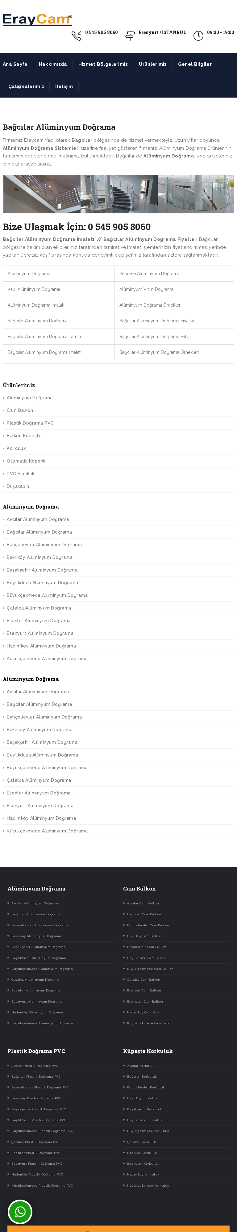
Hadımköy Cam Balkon (145, 1012)
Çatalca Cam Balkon (143, 979)
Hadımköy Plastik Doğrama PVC (37, 1174)
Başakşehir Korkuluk (144, 1109)
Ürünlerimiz (153, 64)
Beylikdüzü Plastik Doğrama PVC (38, 1120)
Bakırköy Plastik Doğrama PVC (36, 1098)
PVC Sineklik (20, 473)
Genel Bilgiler (195, 64)
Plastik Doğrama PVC (30, 423)
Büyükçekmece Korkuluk (148, 1131)
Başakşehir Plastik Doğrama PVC (38, 1109)
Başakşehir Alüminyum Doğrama (42, 570)
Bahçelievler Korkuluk (146, 1087)
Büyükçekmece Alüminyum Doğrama (47, 595)
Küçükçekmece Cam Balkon (150, 1023)
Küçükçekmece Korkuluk (148, 1185)
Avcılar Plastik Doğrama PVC (34, 1065)
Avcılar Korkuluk (141, 1065)
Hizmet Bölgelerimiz (103, 64)
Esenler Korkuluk (142, 1152)
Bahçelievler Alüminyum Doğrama (44, 544)
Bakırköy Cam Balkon (144, 936)
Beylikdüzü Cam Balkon (147, 958)
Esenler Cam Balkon (144, 990)
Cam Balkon (20, 410)
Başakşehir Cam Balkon (147, 947)
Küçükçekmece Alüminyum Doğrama (47, 658)
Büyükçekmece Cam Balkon (150, 968)
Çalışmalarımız (26, 86)
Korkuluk (16, 448)
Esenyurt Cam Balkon (145, 1001)
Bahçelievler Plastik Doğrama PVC (40, 1087)
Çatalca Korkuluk (141, 1142)
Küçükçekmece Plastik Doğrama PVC (42, 1185)
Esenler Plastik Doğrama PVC (35, 1152)
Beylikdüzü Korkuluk (145, 1120)
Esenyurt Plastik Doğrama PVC (36, 1163)
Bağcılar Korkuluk (142, 1076)
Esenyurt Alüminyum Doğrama (40, 633)
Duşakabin (18, 486)
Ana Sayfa (15, 64)
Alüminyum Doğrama (30, 397)
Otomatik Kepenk (26, 461)
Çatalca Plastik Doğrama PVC (35, 1142)
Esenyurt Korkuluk (143, 1163)
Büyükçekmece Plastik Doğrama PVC (42, 1131)
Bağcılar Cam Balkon (144, 914)
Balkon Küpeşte (24, 435)
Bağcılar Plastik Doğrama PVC (35, 1076)
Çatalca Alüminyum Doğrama (39, 608)
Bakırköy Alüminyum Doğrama (40, 557)
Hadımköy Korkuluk (143, 1174)
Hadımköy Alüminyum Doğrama (41, 645)
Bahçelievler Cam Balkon (148, 925)
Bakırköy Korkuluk (142, 1098)
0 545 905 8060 (101, 32)
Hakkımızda (53, 64)
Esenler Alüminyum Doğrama (39, 620)
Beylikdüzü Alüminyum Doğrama (42, 582)
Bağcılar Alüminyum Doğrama (39, 532)
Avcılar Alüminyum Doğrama (38, 519)
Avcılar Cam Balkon (143, 903)
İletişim (64, 86)
